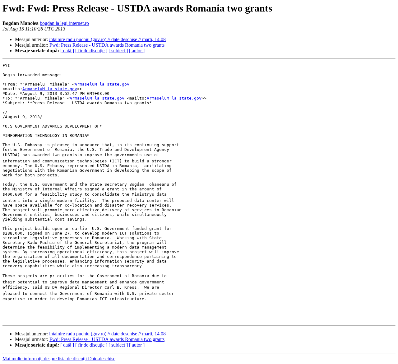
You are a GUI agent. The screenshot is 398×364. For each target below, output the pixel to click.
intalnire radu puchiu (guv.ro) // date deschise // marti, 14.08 (107, 39)
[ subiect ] (118, 50)
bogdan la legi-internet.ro (64, 23)
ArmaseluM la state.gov (102, 84)
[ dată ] (67, 50)
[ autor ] (137, 50)
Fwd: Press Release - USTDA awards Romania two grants (106, 45)
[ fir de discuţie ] (91, 50)
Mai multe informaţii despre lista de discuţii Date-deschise (58, 358)
